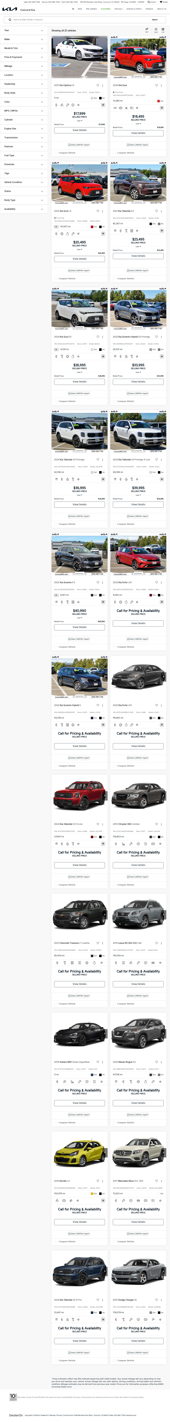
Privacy (59, 1415)
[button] (105, 57)
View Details (80, 130)
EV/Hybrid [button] (105, 9)
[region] (79, 124)
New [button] (80, 9)
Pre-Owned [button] (91, 9)
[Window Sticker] (103, 105)
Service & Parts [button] (134, 9)
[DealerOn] (16, 1415)
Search (155, 20)
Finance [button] (149, 9)
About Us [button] (161, 9)
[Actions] (102, 85)
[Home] (73, 9)
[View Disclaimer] (78, 105)
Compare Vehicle (67, 153)
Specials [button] (118, 9)
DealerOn (44, 1415)
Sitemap (52, 1415)
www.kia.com (131, 1415)
